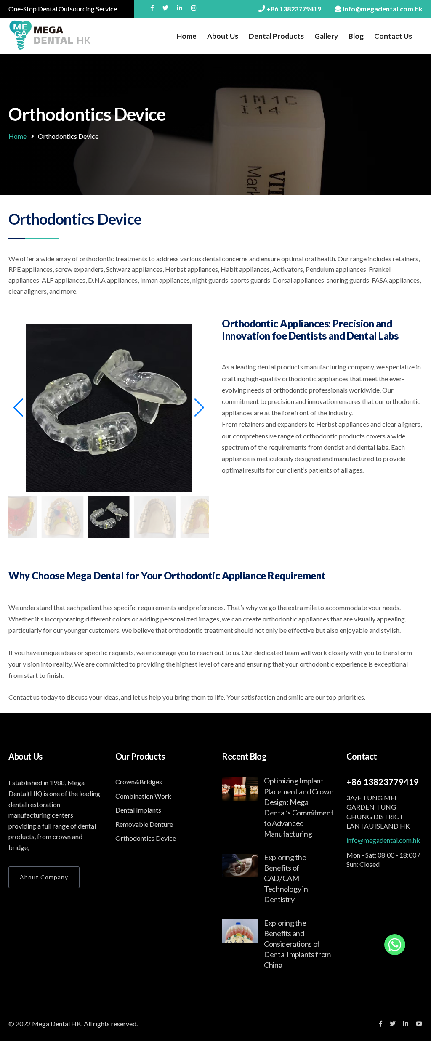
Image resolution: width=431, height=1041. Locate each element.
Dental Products (276, 36)
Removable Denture (144, 824)
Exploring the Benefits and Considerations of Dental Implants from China (297, 944)
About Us (222, 36)
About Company (44, 877)
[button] (18, 407)
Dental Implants (138, 810)
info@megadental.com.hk (383, 840)
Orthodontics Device (145, 838)
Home (187, 36)
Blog (356, 36)
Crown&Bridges (138, 782)
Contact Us (393, 36)
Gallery (326, 36)
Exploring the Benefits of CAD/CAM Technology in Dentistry (286, 878)
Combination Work (143, 796)
